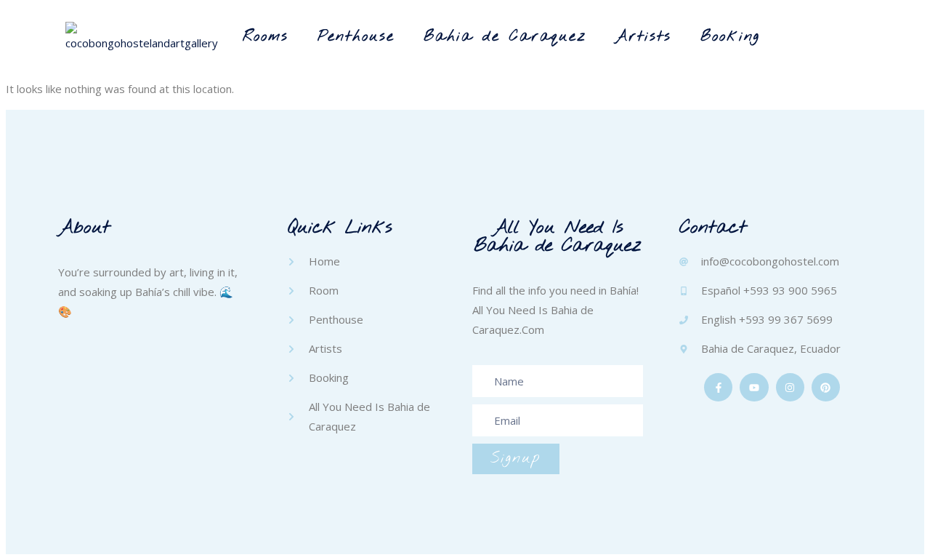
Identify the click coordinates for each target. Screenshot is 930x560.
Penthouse (356, 37)
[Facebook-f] (718, 387)
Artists (643, 37)
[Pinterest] (826, 387)
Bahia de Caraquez (505, 37)
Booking (730, 37)
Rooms (265, 37)
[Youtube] (754, 387)
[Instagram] (790, 387)
